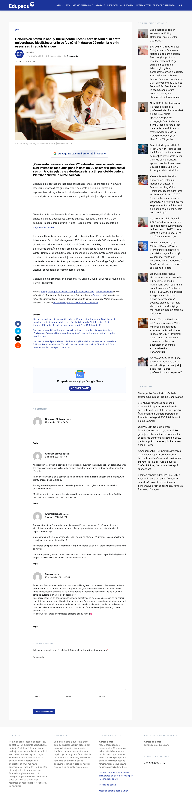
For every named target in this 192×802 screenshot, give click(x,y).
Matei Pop (31, 52)
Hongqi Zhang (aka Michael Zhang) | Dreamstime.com (67, 291)
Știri (59, 5)
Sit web (102, 696)
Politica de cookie (107, 784)
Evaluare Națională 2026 (79, 5)
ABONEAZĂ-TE (80, 388)
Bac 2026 (100, 5)
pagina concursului (43, 227)
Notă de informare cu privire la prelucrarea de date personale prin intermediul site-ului (116, 775)
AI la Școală (127, 5)
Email (69, 696)
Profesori (112, 5)
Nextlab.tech (143, 5)
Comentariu (39, 657)
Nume (36, 696)
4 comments (72, 56)
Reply (35, 443)
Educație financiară (164, 5)
